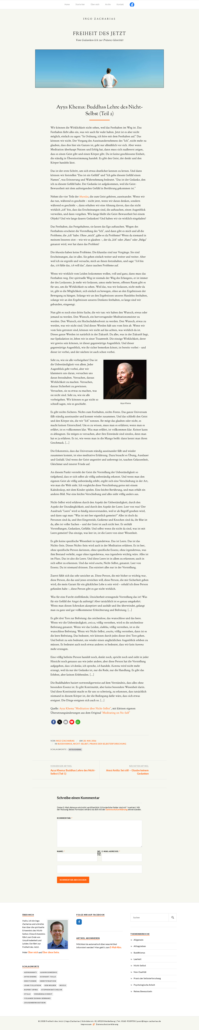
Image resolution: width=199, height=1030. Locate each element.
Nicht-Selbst (81, 744)
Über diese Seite (50, 952)
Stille (27, 994)
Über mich (95, 4)
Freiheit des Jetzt (99, 34)
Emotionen (30, 981)
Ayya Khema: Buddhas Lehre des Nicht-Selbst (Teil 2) (99, 111)
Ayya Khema (75, 749)
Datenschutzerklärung (117, 809)
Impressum (86, 1024)
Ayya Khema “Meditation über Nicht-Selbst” (85, 708)
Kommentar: (64, 818)
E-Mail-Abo (115, 947)
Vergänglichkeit (43, 994)
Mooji (63, 985)
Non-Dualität (140, 972)
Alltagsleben (140, 946)
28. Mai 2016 (89, 741)
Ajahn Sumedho (48, 972)
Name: (61, 851)
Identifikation (48, 981)
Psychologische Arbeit (144, 984)
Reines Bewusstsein (143, 991)
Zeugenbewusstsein (35, 1003)
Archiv (108, 4)
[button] (53, 722)
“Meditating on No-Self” (116, 713)
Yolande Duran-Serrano (37, 998)
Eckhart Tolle (48, 977)
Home (67, 4)
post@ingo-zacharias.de (149, 1021)
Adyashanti (30, 972)
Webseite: (99, 853)
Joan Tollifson (32, 985)
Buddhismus (65, 744)
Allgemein (138, 939)
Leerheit (137, 959)
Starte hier (80, 4)
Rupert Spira (31, 990)
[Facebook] (79, 922)
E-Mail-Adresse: (111, 851)
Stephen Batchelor (51, 990)
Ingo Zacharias (65, 741)
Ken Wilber (50, 985)
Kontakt (120, 4)
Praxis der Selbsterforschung (108, 744)
